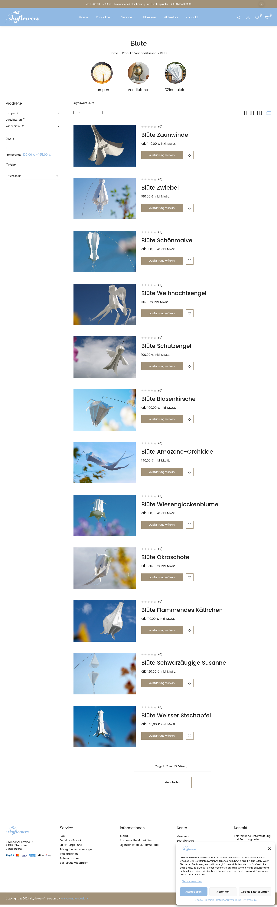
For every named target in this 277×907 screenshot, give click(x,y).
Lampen (102, 89)
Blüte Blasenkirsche (168, 399)
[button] (269, 849)
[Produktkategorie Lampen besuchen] (102, 73)
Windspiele (175, 89)
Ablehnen (223, 892)
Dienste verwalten (192, 881)
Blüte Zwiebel (160, 188)
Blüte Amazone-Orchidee (177, 452)
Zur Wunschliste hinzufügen (190, 155)
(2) (19, 113)
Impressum (250, 900)
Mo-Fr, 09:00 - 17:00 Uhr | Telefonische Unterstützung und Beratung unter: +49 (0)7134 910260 (138, 4)
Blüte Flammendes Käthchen (182, 610)
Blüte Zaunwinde (164, 135)
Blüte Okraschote (165, 557)
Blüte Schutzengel (166, 346)
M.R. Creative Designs (75, 898)
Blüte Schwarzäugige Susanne (183, 663)
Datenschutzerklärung (229, 900)
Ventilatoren (138, 89)
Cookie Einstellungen (255, 892)
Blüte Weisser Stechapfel (176, 715)
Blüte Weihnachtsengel (174, 293)
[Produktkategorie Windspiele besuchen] (175, 73)
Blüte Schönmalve (166, 240)
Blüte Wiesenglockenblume (179, 504)
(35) (23, 126)
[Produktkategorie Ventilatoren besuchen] (138, 73)
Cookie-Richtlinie (204, 900)
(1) (24, 119)
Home (114, 53)
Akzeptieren (193, 892)
